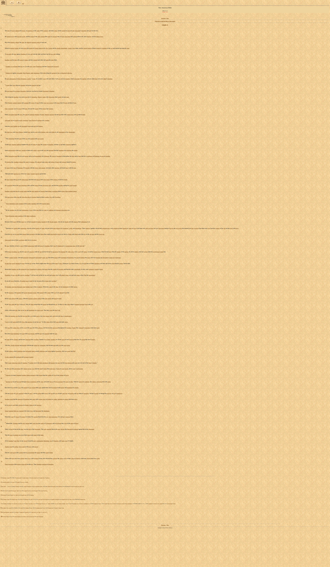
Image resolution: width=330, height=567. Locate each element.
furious (26, 156)
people (32, 36)
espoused (60, 382)
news (21, 114)
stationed (29, 42)
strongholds (71, 132)
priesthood (24, 185)
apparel (43, 168)
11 (167, 25)
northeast (60, 503)
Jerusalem (56, 66)
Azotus (16, 48)
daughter (67, 79)
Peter (109, 503)
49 (1, 313)
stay (70, 263)
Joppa (26, 60)
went (38, 150)
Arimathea (150, 503)
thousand (19, 287)
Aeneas (100, 503)
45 (1, 290)
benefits (44, 222)
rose (20, 435)
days (11, 132)
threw (48, 322)
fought (49, 351)
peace (66, 322)
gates (49, 36)
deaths (26, 490)
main (46, 298)
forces (23, 30)
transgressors (11, 150)
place (74, 246)
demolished (64, 48)
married (84, 79)
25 (1, 171)
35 (1, 231)
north (33, 516)
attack (38, 144)
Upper (33, 512)
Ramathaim (78, 228)
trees (237, 228)
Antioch (19, 103)
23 (1, 159)
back (14, 452)
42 (1, 272)
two (48, 103)
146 (17, 490)
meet (79, 156)
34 (1, 225)
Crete (31, 499)
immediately (38, 156)
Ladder (49, 375)
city (55, 292)
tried (33, 486)
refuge (13, 298)
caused (83, 339)
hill (83, 246)
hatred (113, 263)
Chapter (164, 25)
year (26, 138)
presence (55, 179)
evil (11, 73)
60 (1, 378)
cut (18, 126)
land (25, 252)
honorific (22, 495)
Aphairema (65, 228)
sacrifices (150, 228)
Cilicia (19, 108)
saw (18, 252)
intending (60, 399)
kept (10, 263)
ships (55, 30)
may (55, 246)
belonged (31, 257)
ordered (75, 36)
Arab (11, 126)
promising (55, 191)
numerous (30, 30)
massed (41, 292)
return (63, 191)
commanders (39, 441)
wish (75, 363)
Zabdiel (15, 126)
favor (67, 168)
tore (11, 447)
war (112, 48)
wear (73, 369)
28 (1, 188)
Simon (28, 375)
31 (1, 206)
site (11, 516)
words (23, 36)
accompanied (14, 66)
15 (1, 111)
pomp (21, 60)
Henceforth (8, 240)
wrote (53, 156)
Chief (70, 185)
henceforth (53, 234)
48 (1, 307)
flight (83, 114)
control (39, 298)
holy (81, 246)
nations (126, 252)
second (32, 477)
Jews (18, 304)
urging (13, 263)
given (41, 246)
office (75, 399)
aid (24, 304)
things (42, 234)
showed (38, 179)
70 (1, 438)
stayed (25, 441)
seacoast (53, 73)
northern (17, 477)
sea (43, 507)
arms (57, 322)
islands (119, 252)
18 (1, 129)
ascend (56, 507)
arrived (81, 382)
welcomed (99, 382)
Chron (32, 503)
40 (1, 260)
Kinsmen (32, 495)
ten (118, 503)
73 (1, 455)
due (59, 234)
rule (41, 252)
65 (1, 408)
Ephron (26, 503)
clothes (16, 447)
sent (8, 79)
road (52, 507)
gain (72, 486)
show (22, 222)
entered (9, 36)
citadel (44, 144)
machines (68, 144)
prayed (36, 447)
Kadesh (49, 399)
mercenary (13, 499)
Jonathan (104, 48)
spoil (98, 328)
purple (66, 369)
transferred (116, 228)
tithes (70, 234)
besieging (69, 150)
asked (11, 191)
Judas (62, 441)
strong (69, 114)
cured (106, 503)
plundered (31, 310)
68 (1, 426)
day (11, 234)
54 (1, 342)
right (40, 369)
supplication (68, 316)
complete (47, 120)
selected (39, 162)
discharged (28, 351)
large (38, 310)
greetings (21, 203)
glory (18, 328)
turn (13, 275)
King (63, 36)
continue (32, 162)
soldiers (136, 252)
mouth (13, 482)
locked (34, 387)
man (79, 252)
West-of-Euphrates (31, 382)
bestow (39, 222)
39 (1, 254)
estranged (28, 339)
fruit (231, 228)
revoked (34, 240)
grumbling (64, 257)
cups (54, 369)
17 (1, 123)
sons (56, 393)
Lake (37, 516)
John (44, 503)
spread (44, 304)
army (72, 252)
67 (1, 420)
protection (25, 120)
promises (15, 339)
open (67, 97)
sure (8, 246)
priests (52, 162)
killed (53, 132)
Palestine (21, 512)
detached (69, 429)
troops (38, 42)
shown (25, 48)
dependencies (106, 228)
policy (66, 499)
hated (161, 252)
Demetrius (24, 79)
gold (39, 168)
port (22, 482)
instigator (60, 486)
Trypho (15, 257)
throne (32, 333)
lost (44, 316)
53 (1, 336)
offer (146, 228)
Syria (12, 36)
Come (33, 79)
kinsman (58, 210)
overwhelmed (30, 452)
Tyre (54, 375)
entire (69, 252)
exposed (64, 162)
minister (46, 499)
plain (71, 423)
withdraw (39, 269)
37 (1, 243)
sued (12, 417)
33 (1, 219)
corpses (70, 48)
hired (110, 252)
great (44, 179)
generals (20, 399)
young (110, 257)
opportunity (92, 275)
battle (42, 114)
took (32, 73)
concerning (64, 210)
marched (52, 114)
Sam (21, 503)
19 (1, 135)
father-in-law (99, 36)
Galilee (55, 399)
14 (1, 106)
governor (32, 375)
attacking (30, 322)
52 (1, 330)
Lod (70, 503)
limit (44, 477)
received (196, 228)
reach (41, 507)
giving (26, 97)
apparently (53, 499)
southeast (123, 503)
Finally (74, 328)
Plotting (8, 73)
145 (19, 490)
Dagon (36, 48)
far (25, 66)
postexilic (75, 503)
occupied (26, 357)
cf (36, 512)
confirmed (9, 185)
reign (96, 79)
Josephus (17, 486)
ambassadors (12, 79)
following (24, 197)
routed (68, 351)
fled (12, 120)
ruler (58, 363)
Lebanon (27, 477)
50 (1, 319)
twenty (25, 292)
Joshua (14, 503)
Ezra (81, 503)
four (66, 363)
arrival (75, 287)
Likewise (8, 375)
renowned (55, 328)
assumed (26, 103)
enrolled (61, 185)
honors (36, 185)
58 (1, 366)
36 (1, 237)
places (29, 435)
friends (66, 222)
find (85, 275)
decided (33, 222)
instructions (31, 246)
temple (31, 48)
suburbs (58, 48)
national (81, 499)
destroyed (41, 48)
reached (12, 48)
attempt (61, 292)
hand (23, 263)
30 (1, 200)
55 (1, 348)
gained (35, 298)
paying (172, 228)
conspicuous (69, 246)
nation (35, 150)
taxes (180, 228)
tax (85, 234)
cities (39, 36)
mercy (38, 316)
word (21, 275)
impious (15, 174)
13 (1, 100)
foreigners (37, 429)
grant (17, 234)
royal (177, 228)
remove (66, 399)
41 (1, 266)
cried (53, 316)
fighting (28, 287)
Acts (112, 503)
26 (1, 176)
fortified (43, 132)
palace (20, 298)
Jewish (44, 203)
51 (1, 325)
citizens (94, 382)
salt (90, 234)
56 (1, 354)
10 (1, 81)
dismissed (63, 252)
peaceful (19, 36)
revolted (51, 108)
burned (98, 48)
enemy (38, 452)
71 (1, 444)
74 (1, 461)
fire (47, 48)
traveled (19, 382)
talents (75, 191)
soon (102, 156)
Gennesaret (49, 423)
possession (36, 73)
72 (1, 449)
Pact (51, 197)
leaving (21, 405)
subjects (40, 328)
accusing (17, 91)
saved (51, 310)
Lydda (70, 228)
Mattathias (46, 441)
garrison (34, 42)
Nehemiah (86, 503)
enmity (59, 97)
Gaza (19, 387)
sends (16, 203)
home (85, 252)
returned (49, 66)
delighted (65, 287)
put (77, 114)
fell (26, 464)
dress (58, 369)
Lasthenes (51, 210)
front (11, 429)
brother (29, 203)
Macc (80, 486)
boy (30, 263)
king (8, 30)
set (59, 144)
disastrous (63, 499)
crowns (51, 103)
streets (49, 298)
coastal (50, 507)
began (55, 298)
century (35, 477)
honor (48, 179)
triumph (39, 120)
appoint (53, 363)
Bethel (64, 503)
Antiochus (118, 257)
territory (37, 228)
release (24, 234)
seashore (45, 30)
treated (11, 179)
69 (1, 432)
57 (1, 360)
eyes (24, 328)
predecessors (24, 179)
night (52, 60)
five (55, 503)
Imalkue (82, 257)
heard (15, 114)
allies (71, 382)
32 (1, 213)
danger (74, 162)
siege (73, 156)
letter (28, 197)
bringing (98, 257)
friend (25, 486)
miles (57, 503)
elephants (18, 357)
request (23, 269)
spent (47, 60)
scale (41, 310)
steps (63, 507)
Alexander (77, 30)
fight (31, 281)
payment (31, 234)
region (44, 108)
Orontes (18, 482)
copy (31, 210)
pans (93, 234)
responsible (57, 499)
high (19, 185)
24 (1, 165)
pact (44, 79)
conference (90, 156)
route (128, 48)
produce (217, 228)
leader (8, 499)
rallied (32, 304)
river (31, 66)
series (60, 507)
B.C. (37, 477)
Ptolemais (46, 156)
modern (8, 477)
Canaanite (18, 516)
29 (1, 194)
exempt (21, 191)
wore (45, 103)
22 (1, 153)
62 (1, 390)
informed (51, 150)
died (29, 132)
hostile (96, 269)
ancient (15, 516)
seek (21, 120)
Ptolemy (89, 36)
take (73, 30)
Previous (163, 18)
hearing (9, 162)
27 (1, 182)
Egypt (13, 30)
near (37, 423)
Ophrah (10, 503)
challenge (32, 114)
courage (47, 316)
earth (23, 447)
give (59, 79)
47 (1, 301)
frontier (61, 375)
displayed (60, 246)
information (25, 210)
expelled (35, 417)
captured (11, 357)
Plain (5, 516)
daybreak (58, 423)
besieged (54, 387)
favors (63, 339)
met (11, 60)
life (59, 310)
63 (1, 396)
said (54, 54)
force (72, 114)
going (8, 168)
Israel (57, 162)
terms (14, 322)
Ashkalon (86, 382)
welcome (54, 36)
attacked (21, 411)
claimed (49, 486)
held (49, 185)
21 (1, 147)
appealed (21, 393)
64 (1, 402)
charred (85, 48)
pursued (55, 458)
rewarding (47, 339)
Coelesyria (47, 477)
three (8, 132)
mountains (91, 429)
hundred (32, 138)
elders (46, 162)
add (90, 30)
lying (73, 48)
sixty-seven (40, 138)
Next (167, 18)
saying (29, 79)
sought (63, 30)
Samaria (42, 191)
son (114, 257)
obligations (84, 222)
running (22, 458)
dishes (18, 369)
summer (41, 490)
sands (38, 30)
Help (23, 3)
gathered (17, 30)
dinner (25, 369)
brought (27, 168)
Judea (34, 144)
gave (14, 85)
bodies (89, 48)
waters (42, 423)
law (20, 150)
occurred (36, 490)
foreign (95, 252)
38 (1, 249)
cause (66, 382)
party (43, 257)
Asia (37, 103)
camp (33, 423)
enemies (24, 150)
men (36, 132)
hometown (95, 503)
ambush (76, 429)
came (26, 114)
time (26, 108)
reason (11, 91)
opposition (55, 252)
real (8, 91)
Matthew (155, 503)
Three (6, 464)
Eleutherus (39, 66)
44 (1, 284)
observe (76, 222)
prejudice (9, 54)
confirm (15, 228)
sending (12, 210)
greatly (63, 275)
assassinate (37, 486)
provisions (21, 240)
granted (39, 393)
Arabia (16, 120)
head (58, 103)
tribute (50, 191)
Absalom (56, 441)
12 (1, 94)
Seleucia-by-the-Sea (66, 73)
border (20, 477)
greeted (35, 60)
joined (35, 435)
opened (43, 36)
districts (37, 191)
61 (1, 384)
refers (11, 512)
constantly (91, 269)
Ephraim (39, 503)
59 (1, 371)
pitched (27, 423)
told (31, 54)
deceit (69, 30)
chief (63, 393)
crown (32, 103)
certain (11, 257)
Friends (65, 179)
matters (47, 197)
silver (36, 168)
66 (1, 414)
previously (45, 185)
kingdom (84, 30)
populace (11, 292)
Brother (4, 495)
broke (44, 97)
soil (224, 228)
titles (25, 495)
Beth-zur (16, 411)
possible (108, 156)
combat (21, 452)
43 (1, 278)
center (48, 292)
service (29, 369)
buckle (81, 369)
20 (1, 141)
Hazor (76, 423)
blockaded (38, 411)
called (34, 66)
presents (57, 168)
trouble (93, 339)
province (109, 393)
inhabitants (62, 132)
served (145, 252)
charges (37, 174)
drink (45, 369)
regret (8, 85)
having (62, 429)
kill (37, 85)
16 (1, 117)
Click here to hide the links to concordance (165, 21)
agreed (12, 197)
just (17, 179)
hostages (71, 393)
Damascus (119, 393)
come (33, 399)
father (104, 79)
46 (1, 295)
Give (6, 322)
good (14, 222)
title (8, 495)
